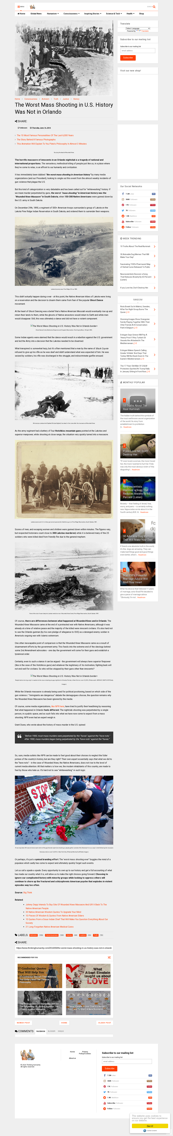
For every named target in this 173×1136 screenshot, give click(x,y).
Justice (66, 99)
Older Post (104, 1023)
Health (129, 14)
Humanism (52, 14)
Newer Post (23, 1023)
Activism (45, 99)
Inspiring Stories (91, 14)
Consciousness (71, 14)
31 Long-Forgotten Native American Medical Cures (50, 926)
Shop (141, 14)
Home (22, 14)
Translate (145, 31)
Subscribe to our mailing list (130, 46)
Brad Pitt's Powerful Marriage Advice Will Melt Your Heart (135, 579)
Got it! (150, 1126)
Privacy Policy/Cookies (85, 1053)
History (76, 99)
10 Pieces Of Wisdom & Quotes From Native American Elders (55, 915)
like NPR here (57, 706)
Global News (36, 14)
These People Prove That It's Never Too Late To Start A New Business (86, 1008)
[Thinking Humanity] (32, 8)
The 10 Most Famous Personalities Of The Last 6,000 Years (45, 135)
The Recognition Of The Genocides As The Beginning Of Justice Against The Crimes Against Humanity (39, 1007)
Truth (56, 99)
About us (72, 1058)
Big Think (27, 892)
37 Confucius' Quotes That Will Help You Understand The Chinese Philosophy (38, 980)
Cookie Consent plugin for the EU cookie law (150, 1130)
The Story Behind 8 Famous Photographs (36, 139)
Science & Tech (113, 14)
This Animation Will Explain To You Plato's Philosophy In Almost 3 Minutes (52, 144)
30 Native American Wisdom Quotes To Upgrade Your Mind (53, 912)
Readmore (127, 427)
